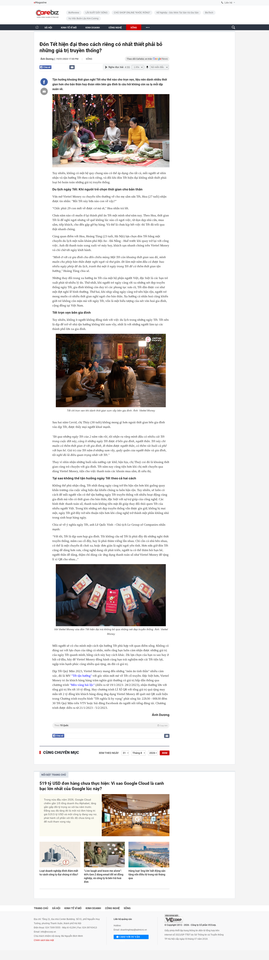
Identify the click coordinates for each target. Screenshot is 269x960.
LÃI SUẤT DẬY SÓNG (96, 12)
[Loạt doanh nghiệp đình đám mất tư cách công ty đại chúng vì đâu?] (60, 854)
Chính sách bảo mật (44, 940)
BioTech (209, 12)
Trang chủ (41, 908)
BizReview (73, 12)
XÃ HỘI (48, 27)
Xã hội (56, 908)
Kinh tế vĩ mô (73, 908)
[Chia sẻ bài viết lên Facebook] (44, 82)
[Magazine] (40, 2)
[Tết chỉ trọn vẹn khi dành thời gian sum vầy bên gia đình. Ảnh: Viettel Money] (110, 370)
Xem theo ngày (109, 752)
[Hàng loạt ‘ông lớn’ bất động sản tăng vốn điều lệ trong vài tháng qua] (148, 854)
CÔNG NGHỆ (115, 27)
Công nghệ (112, 908)
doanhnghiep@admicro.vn (133, 930)
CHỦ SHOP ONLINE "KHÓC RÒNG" (132, 12)
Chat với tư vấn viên (129, 937)
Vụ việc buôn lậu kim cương (83, 18)
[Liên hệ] (72, 67)
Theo (110, 725)
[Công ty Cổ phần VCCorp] (174, 918)
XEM (164, 752)
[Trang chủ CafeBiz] (37, 27)
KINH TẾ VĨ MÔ (69, 27)
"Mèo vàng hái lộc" (82, 685)
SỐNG (133, 27)
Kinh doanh (93, 908)
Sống (89, 58)
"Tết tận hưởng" (81, 675)
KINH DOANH (92, 27)
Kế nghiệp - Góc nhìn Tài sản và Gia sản (178, 12)
